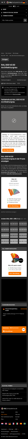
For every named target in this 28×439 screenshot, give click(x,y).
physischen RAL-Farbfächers (8, 172)
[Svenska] (25, 424)
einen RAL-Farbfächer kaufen (14, 173)
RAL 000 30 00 (5, 229)
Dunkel (10, 6)
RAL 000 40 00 (23, 229)
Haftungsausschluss (15, 434)
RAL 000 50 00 (5, 235)
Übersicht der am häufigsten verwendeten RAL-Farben (13, 389)
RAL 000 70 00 (14, 241)
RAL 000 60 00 (23, 235)
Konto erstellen (17, 94)
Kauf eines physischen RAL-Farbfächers (13, 141)
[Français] (13, 424)
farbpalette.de (10, 408)
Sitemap (11, 429)
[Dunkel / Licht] (14, 6)
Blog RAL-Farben (7, 385)
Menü (4, 9)
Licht (18, 6)
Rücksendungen (5, 431)
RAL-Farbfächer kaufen (9, 248)
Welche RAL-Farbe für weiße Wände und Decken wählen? (12, 399)
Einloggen (5, 59)
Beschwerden (14, 431)
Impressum (4, 429)
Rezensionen (14, 328)
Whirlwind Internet (13, 436)
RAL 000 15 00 (5, 224)
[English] (6, 424)
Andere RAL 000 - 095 (10, 219)
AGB (16, 429)
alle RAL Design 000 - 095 (19, 219)
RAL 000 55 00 (14, 235)
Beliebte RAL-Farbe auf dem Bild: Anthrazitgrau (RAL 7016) (10, 394)
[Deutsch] (24, 2)
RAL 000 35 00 (14, 229)
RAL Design (10, 12)
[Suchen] (25, 20)
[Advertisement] (14, 37)
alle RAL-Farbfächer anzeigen (8, 212)
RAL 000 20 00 (14, 224)
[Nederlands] (2, 424)
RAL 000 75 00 (23, 241)
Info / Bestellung (8, 150)
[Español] (21, 424)
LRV (2, 83)
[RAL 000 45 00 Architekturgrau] (14, 120)
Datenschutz (4, 434)
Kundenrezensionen (8, 305)
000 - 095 (14, 75)
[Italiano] (17, 424)
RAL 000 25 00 (23, 224)
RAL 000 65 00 (5, 241)
